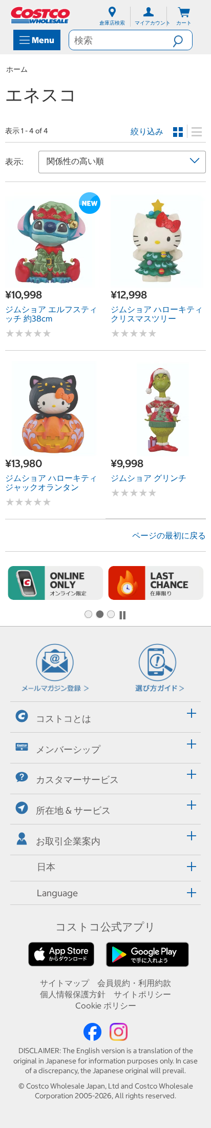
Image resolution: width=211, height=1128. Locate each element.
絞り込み (147, 131)
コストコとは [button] (63, 718)
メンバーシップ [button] (68, 749)
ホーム (17, 69)
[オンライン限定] (55, 582)
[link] (52, 282)
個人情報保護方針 (73, 994)
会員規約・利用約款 (134, 983)
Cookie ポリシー (105, 1005)
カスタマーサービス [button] (77, 779)
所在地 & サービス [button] (73, 810)
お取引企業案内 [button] (68, 841)
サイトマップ (64, 983)
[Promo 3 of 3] (111, 615)
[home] (41, 15)
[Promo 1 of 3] (88, 615)
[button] (182, 40)
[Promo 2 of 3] (99, 615)
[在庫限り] (155, 582)
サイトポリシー (142, 994)
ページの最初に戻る (169, 535)
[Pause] (122, 615)
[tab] (105, 715)
